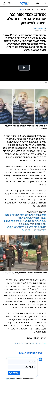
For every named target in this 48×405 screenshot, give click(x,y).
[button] (37, 3)
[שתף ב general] (4, 3)
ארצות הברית (41, 343)
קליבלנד (32, 343)
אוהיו (26, 343)
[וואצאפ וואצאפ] (9, 3)
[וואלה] (24, 3)
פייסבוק (17, 343)
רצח (22, 343)
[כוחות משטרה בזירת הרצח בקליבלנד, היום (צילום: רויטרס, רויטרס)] (24, 255)
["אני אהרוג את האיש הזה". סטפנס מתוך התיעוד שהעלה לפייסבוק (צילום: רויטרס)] (24, 110)
